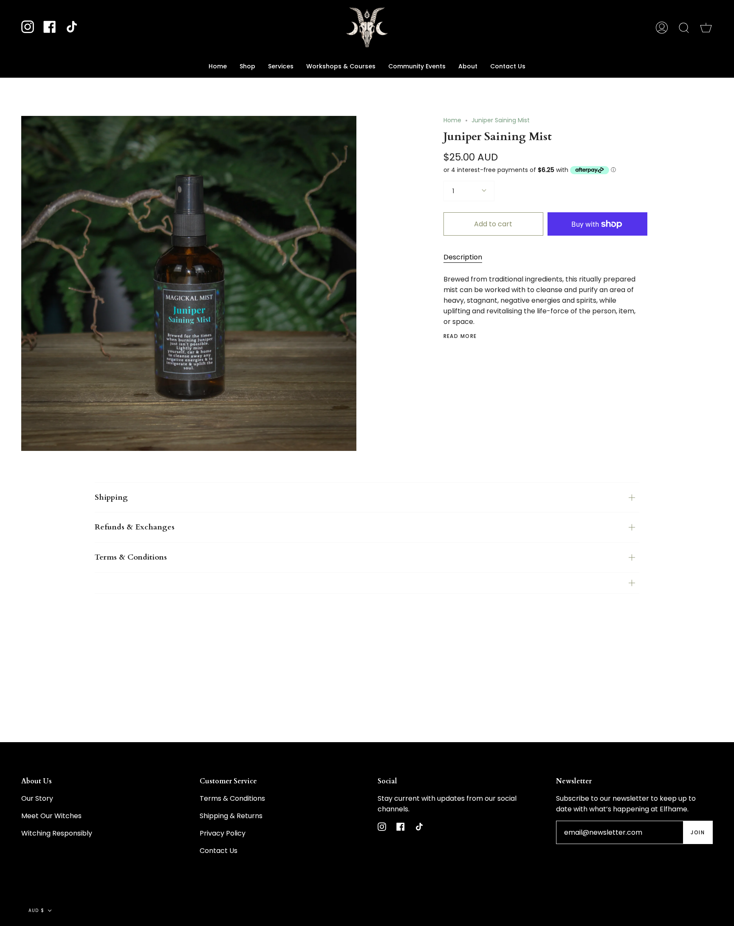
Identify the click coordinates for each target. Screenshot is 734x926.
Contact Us (218, 851)
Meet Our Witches (51, 816)
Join (698, 832)
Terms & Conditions (131, 557)
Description (462, 257)
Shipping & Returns (231, 816)
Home (452, 120)
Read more (460, 336)
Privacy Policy (223, 833)
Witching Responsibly (56, 833)
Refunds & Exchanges (135, 527)
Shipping (111, 497)
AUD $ (36, 910)
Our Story (37, 798)
